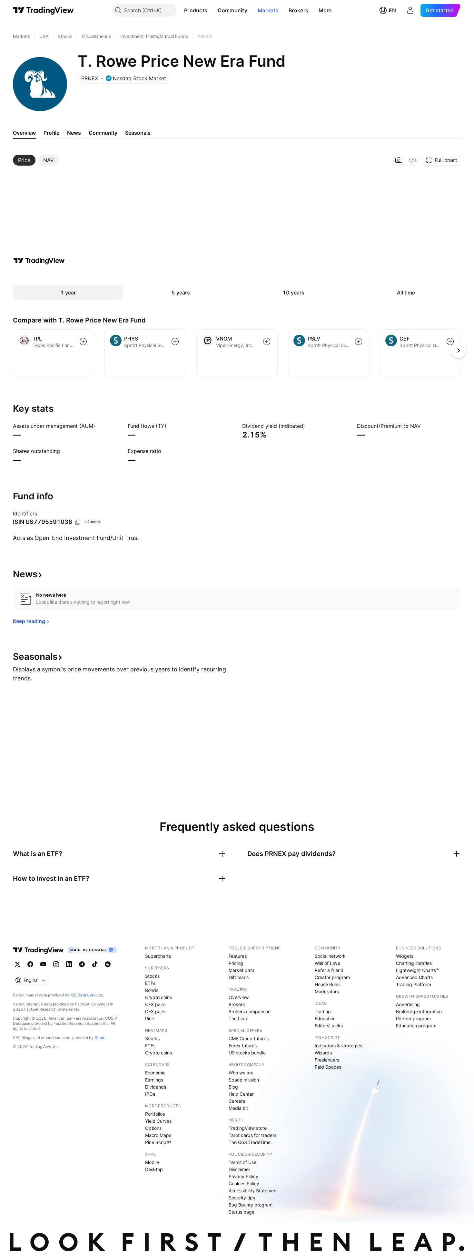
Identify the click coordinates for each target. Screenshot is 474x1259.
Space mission (244, 1079)
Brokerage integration (419, 1011)
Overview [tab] (24, 133)
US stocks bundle (247, 1052)
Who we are (241, 1072)
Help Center (241, 1094)
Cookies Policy (244, 1183)
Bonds (151, 990)
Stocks (152, 976)
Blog (233, 1087)
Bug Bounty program (250, 1204)
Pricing (236, 963)
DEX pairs (155, 1011)
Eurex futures (243, 1045)
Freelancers (327, 1059)
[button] (212, 10)
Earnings (154, 1079)
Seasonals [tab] (138, 133)
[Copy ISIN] (78, 522)
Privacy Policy (243, 1176)
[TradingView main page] (43, 10)
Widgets (404, 956)
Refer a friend (329, 970)
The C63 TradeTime (250, 1142)
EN (392, 10)
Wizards (323, 1052)
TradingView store (248, 1128)
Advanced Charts (414, 977)
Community (232, 10)
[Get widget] (412, 160)
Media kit (238, 1108)
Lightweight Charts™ (417, 970)
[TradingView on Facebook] (30, 964)
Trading (323, 1011)
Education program (416, 1025)
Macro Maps (158, 1135)
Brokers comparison (250, 1011)
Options (153, 1128)
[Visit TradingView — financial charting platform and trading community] (39, 260)
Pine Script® (158, 1142)
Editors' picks (329, 1025)
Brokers (298, 10)
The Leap (239, 1018)
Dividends (155, 1087)
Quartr (100, 1037)
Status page (241, 1212)
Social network (330, 956)
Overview (239, 997)
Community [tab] (103, 133)
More (325, 10)
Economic (155, 1072)
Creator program (332, 977)
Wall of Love (327, 963)
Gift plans (239, 977)
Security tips (242, 1197)
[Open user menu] (410, 10)
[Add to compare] (83, 341)
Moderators (327, 991)
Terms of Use (242, 1162)
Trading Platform (413, 984)
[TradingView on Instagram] (56, 964)
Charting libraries (414, 963)
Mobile (152, 1162)
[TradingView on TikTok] (94, 964)
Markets (268, 10)
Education (325, 1018)
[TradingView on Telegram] (81, 964)
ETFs (150, 983)
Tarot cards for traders (252, 1135)
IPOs (150, 1094)
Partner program (413, 1018)
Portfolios (155, 1114)
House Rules (328, 984)
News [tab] (74, 133)
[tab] (24, 160)
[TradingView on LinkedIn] (69, 964)
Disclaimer (239, 1169)
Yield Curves (158, 1121)
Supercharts (158, 956)
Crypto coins (158, 997)
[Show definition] (99, 426)
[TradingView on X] (17, 964)
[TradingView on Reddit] (107, 964)
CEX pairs (155, 1004)
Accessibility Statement (253, 1190)
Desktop (154, 1169)
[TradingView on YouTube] (43, 964)
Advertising (408, 1004)
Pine (149, 1018)
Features (238, 956)
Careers (237, 1101)
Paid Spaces (328, 1067)
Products (195, 10)
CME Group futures (249, 1038)
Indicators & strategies (338, 1045)
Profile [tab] (51, 133)
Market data (241, 970)
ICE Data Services (86, 995)
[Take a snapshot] (398, 160)
